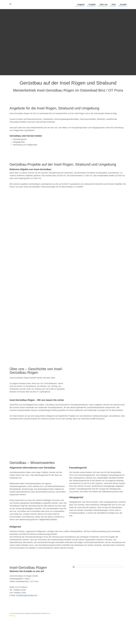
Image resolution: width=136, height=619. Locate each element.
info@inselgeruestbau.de (26, 595)
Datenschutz (36, 613)
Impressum (28, 613)
